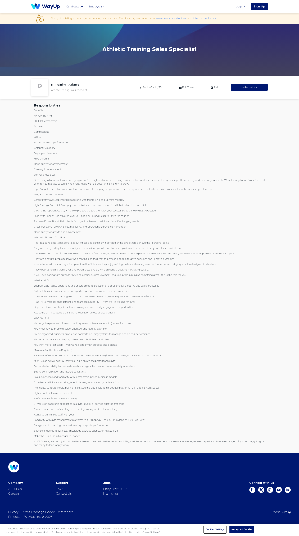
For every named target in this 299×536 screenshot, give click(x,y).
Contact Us (64, 493)
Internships (111, 493)
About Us (15, 489)
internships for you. (205, 18)
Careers (14, 493)
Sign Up (259, 6)
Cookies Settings (215, 529)
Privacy (13, 512)
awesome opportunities (171, 18)
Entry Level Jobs (115, 489)
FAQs (60, 489)
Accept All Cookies (241, 529)
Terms (25, 512)
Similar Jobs (248, 87)
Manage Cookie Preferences (53, 512)
